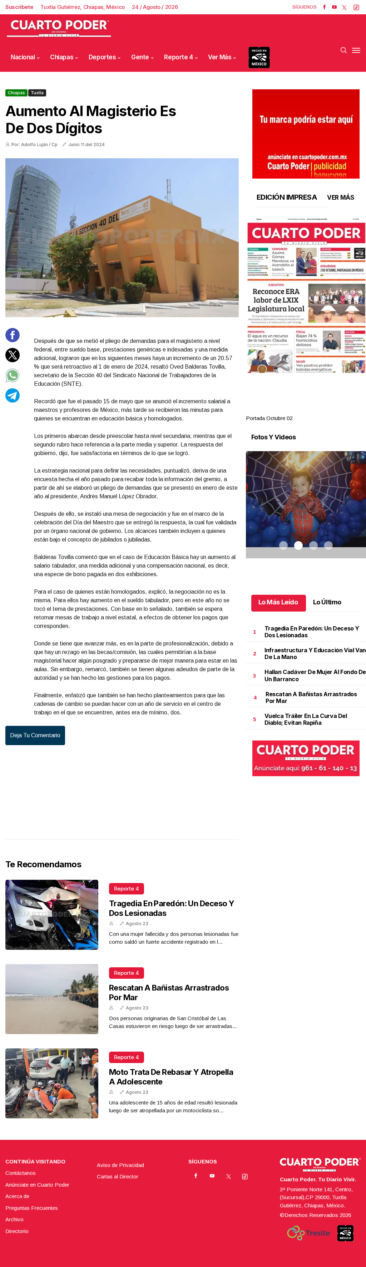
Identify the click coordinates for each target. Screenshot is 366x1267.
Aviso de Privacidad (120, 1165)
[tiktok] (356, 7)
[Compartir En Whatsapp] (12, 380)
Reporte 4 (178, 57)
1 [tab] (283, 409)
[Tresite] (308, 1233)
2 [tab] (298, 409)
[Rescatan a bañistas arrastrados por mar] (51, 999)
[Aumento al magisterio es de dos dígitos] (122, 237)
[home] (59, 28)
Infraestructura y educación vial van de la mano (315, 653)
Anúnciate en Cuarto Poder (37, 1185)
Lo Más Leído (278, 602)
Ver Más (219, 57)
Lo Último (327, 602)
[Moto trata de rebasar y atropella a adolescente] (51, 1083)
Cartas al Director (117, 1176)
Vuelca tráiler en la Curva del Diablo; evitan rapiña (305, 719)
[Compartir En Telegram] (12, 400)
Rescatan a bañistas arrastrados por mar (311, 697)
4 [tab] (328, 409)
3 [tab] (313, 409)
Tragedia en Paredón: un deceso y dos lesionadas (311, 632)
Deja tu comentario (35, 735)
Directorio (17, 1231)
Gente (140, 57)
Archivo (14, 1219)
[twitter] (344, 7)
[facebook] (324, 7)
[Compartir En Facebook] (12, 340)
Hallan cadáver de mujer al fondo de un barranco (315, 675)
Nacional (23, 57)
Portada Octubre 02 (269, 418)
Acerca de (17, 1196)
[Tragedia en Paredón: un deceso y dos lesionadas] (51, 915)
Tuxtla (37, 92)
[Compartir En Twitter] (12, 360)
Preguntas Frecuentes (31, 1208)
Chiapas (61, 57)
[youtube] (334, 7)
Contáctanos (20, 1173)
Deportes (102, 57)
